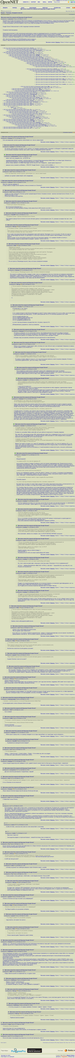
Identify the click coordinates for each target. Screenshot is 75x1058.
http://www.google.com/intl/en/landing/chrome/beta (52, 22)
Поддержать (64, 1056)
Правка (62, 42)
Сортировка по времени (67, 132)
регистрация (65, 0)
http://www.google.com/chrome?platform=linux (42, 23)
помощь (14, 7)
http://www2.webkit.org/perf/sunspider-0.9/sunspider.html (16, 35)
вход (61, 0)
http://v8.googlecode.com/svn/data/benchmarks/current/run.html (39, 34)
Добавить (58, 1056)
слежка (68, 7)
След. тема (73, 1042)
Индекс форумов (60, 1042)
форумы (5, 7)
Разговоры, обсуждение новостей (14, 12)
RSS (73, 132)
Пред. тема (68, 1042)
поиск (22, 7)
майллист (45, 7)
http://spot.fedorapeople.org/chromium (16, 847)
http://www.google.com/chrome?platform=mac (15, 23)
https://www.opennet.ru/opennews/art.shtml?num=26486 (21, 40)
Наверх (62, 142)
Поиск (55, 2)
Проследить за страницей (7, 1056)
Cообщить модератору (70, 42)
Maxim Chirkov (70, 1055)
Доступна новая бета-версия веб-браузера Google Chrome (16, 48)
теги (58, 2)
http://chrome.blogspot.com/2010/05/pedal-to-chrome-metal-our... (37, 20)
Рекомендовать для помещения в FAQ (49, 1042)
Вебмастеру (71, 1056)
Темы (64, 1042)
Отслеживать (72, 14)
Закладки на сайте (5, 1055)
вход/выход (57, 7)
